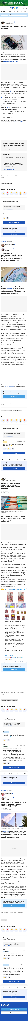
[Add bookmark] (25, 459)
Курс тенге (9, 183)
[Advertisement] (14, 72)
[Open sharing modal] (18, 459)
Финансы (3, 11)
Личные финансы (11, 475)
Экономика (9, 241)
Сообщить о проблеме (14, 1009)
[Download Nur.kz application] (14, 3)
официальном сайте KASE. (10, 61)
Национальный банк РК (7, 410)
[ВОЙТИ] (26, 8)
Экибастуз (4, 920)
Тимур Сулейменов (17, 410)
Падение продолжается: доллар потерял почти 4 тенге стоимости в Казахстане (13, 145)
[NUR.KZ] (14, 8)
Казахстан (4, 183)
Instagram (15, 234)
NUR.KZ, (11, 91)
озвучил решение (9, 386)
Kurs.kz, (8, 107)
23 (24, 930)
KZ (23, 8)
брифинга (9, 288)
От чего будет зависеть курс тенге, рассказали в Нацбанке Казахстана (14, 158)
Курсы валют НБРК (18, 11)
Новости (10, 11)
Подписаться (14, 396)
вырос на (19, 121)
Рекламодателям (14, 1012)
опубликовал (17, 515)
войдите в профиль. (8, 208)
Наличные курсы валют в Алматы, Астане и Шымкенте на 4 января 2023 (13, 164)
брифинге (6, 831)
